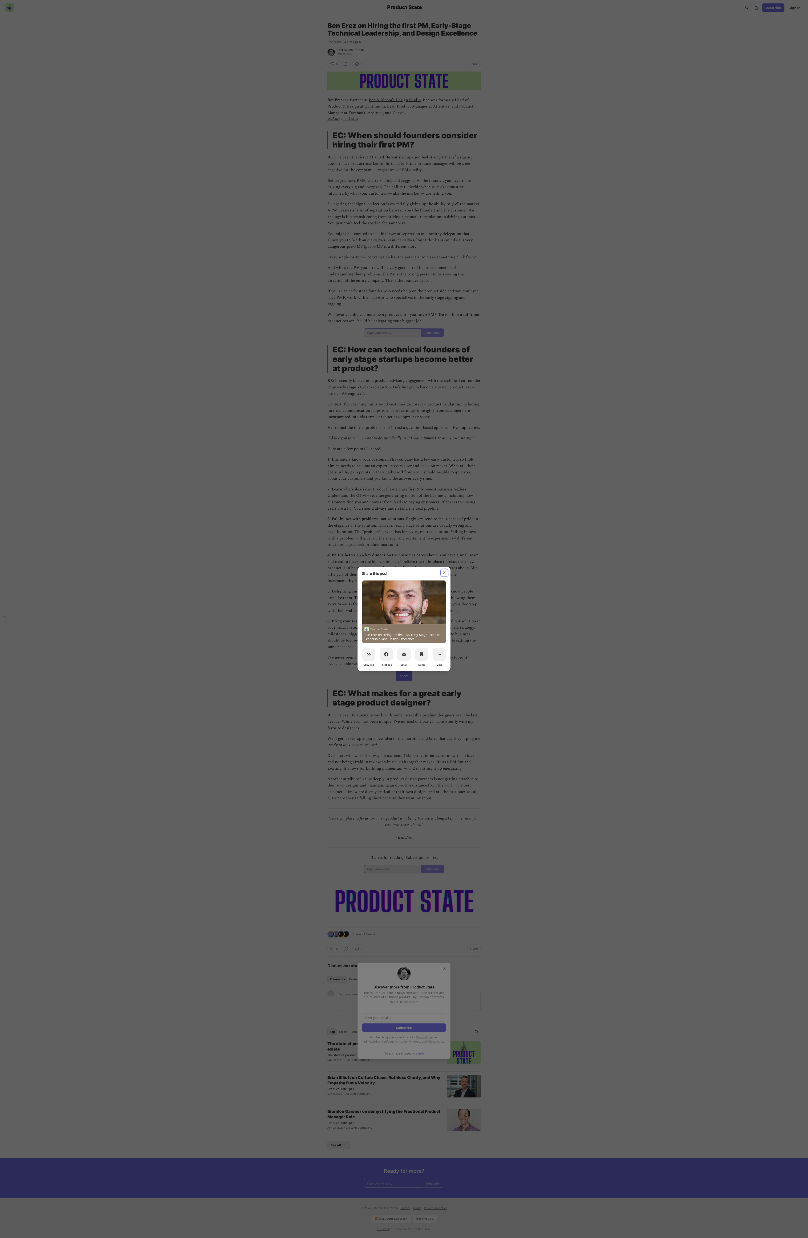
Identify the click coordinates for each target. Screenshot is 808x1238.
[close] (444, 572)
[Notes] (421, 654)
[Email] (404, 654)
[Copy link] (368, 654)
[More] (439, 654)
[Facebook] (386, 654)
